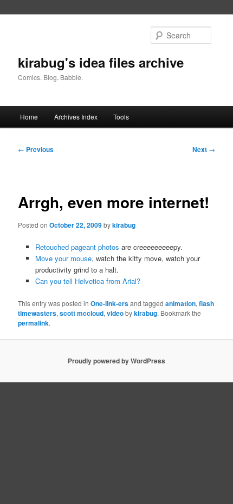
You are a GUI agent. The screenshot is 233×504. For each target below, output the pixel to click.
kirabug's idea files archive (101, 62)
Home (29, 116)
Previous (36, 149)
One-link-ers (109, 303)
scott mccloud (81, 313)
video (115, 313)
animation (180, 303)
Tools (121, 116)
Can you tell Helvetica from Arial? (87, 281)
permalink (33, 323)
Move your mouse (63, 258)
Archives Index (76, 116)
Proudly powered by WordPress (116, 361)
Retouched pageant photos (77, 247)
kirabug (123, 225)
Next (203, 149)
